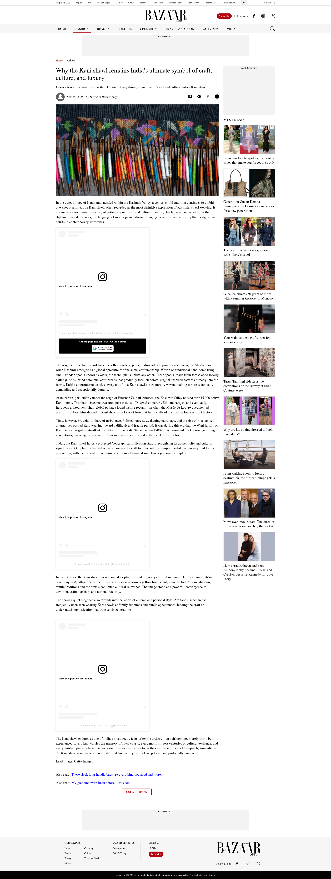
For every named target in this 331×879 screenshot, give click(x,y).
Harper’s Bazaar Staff (103, 97)
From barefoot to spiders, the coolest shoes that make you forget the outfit (249, 160)
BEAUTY (103, 29)
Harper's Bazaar (63, 3)
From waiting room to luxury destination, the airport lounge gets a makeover (249, 478)
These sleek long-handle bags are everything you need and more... (117, 774)
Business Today (175, 3)
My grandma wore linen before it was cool (101, 782)
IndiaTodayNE (229, 3)
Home (59, 60)
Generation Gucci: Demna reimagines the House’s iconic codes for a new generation (248, 206)
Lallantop (144, 3)
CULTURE (125, 29)
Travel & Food (91, 858)
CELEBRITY (148, 29)
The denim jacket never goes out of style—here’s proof (248, 252)
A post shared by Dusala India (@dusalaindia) (103, 725)
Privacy (152, 848)
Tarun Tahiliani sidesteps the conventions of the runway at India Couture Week (247, 386)
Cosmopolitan (193, 3)
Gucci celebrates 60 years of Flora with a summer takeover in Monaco (248, 296)
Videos (232, 29)
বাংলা (89, 3)
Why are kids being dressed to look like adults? (248, 431)
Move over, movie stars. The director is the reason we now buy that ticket (248, 523)
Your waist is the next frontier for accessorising (246, 339)
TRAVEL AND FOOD (179, 29)
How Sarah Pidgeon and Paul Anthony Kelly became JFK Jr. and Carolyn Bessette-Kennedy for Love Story (248, 572)
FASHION (82, 29)
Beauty (67, 858)
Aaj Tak (79, 3)
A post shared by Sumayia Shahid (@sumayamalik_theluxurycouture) (96, 333)
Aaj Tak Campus (103, 3)
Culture (88, 853)
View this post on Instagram (75, 286)
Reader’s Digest (211, 3)
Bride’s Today (119, 853)
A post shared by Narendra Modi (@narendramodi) (102, 564)
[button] (269, 3)
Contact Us (154, 843)
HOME (62, 29)
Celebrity (88, 848)
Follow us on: (241, 16)
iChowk (131, 3)
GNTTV (119, 3)
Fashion (71, 60)
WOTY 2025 (210, 29)
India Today (158, 3)
